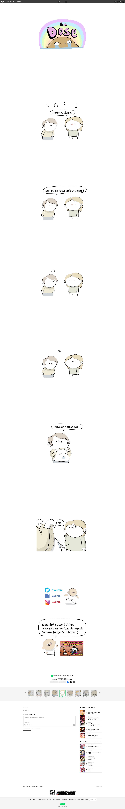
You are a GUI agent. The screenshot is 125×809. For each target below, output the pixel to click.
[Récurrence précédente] (25, 693)
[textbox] (49, 718)
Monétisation (64, 799)
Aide (34, 799)
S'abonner (115, 2)
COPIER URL (123, 2)
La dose (7, 1)
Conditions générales (41, 799)
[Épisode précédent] (59, 2)
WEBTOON (2, 2)
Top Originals (84, 742)
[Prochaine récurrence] (99, 693)
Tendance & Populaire (87, 707)
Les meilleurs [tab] (27, 729)
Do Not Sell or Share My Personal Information (78, 799)
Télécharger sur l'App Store (70, 793)
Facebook (118, 2)
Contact (29, 799)
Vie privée (49, 799)
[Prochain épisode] (66, 2)
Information (25, 786)
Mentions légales (56, 799)
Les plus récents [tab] (37, 729)
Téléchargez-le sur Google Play (61, 793)
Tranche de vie (95, 742)
